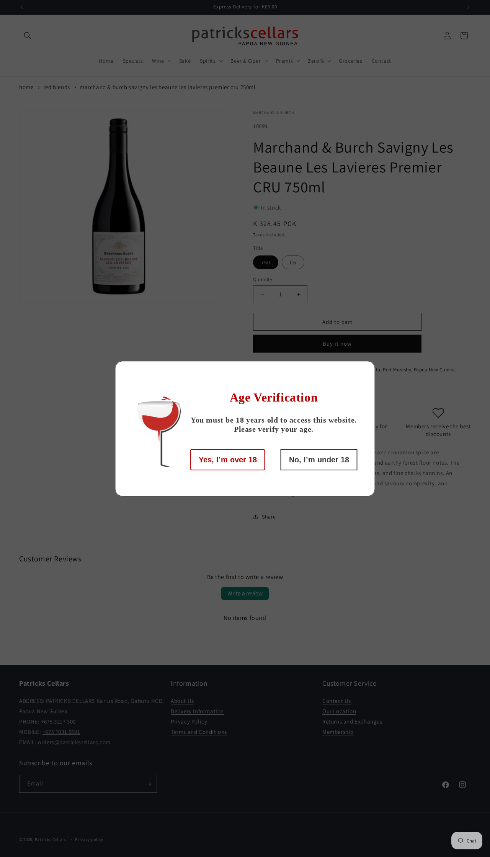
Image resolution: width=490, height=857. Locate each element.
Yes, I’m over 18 (228, 459)
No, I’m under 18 (319, 459)
